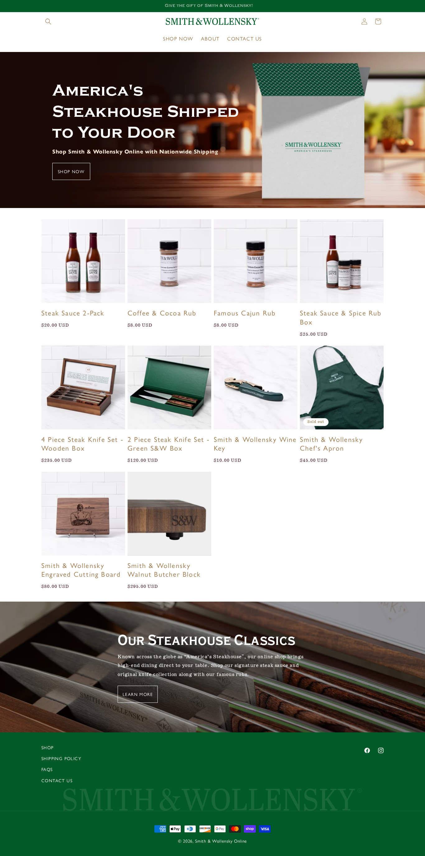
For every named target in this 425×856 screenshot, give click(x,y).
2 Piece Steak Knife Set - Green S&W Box (169, 443)
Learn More (138, 694)
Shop (47, 747)
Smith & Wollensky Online (221, 841)
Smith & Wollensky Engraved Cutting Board (81, 570)
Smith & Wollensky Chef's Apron (331, 443)
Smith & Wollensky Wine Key (255, 443)
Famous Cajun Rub (245, 312)
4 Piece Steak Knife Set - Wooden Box (82, 443)
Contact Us (56, 780)
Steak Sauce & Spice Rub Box (341, 317)
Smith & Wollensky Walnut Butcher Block (164, 570)
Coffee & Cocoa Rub (162, 312)
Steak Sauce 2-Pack (73, 312)
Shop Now (71, 171)
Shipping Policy (61, 758)
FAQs (47, 769)
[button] (48, 21)
